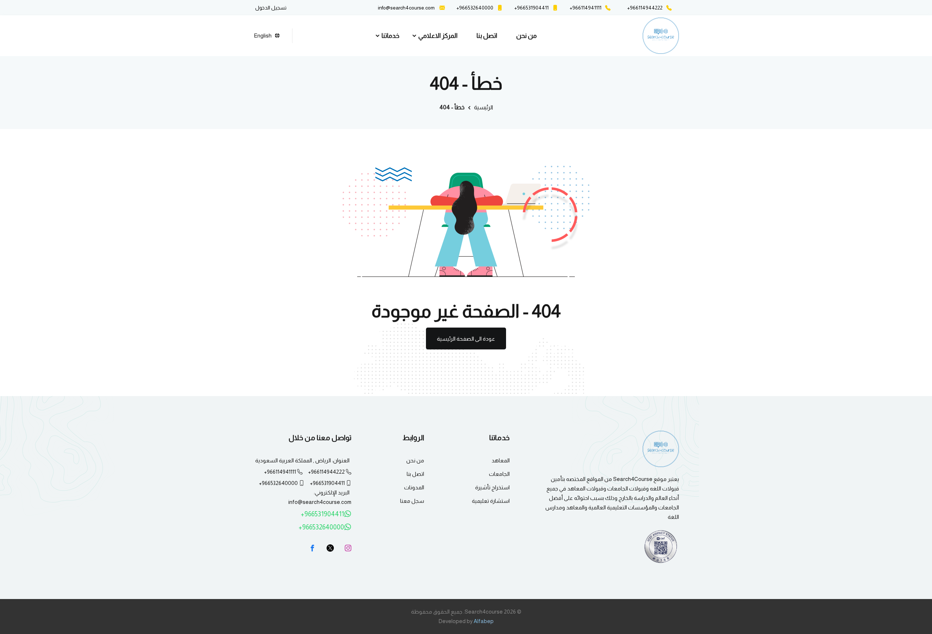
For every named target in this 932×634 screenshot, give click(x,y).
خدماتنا (390, 35)
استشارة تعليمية (491, 501)
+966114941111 (280, 472)
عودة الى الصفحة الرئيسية (466, 339)
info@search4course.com (406, 8)
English (263, 35)
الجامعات (499, 474)
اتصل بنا (487, 35)
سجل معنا (412, 501)
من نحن (526, 35)
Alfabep (484, 621)
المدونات (414, 487)
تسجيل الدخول (271, 8)
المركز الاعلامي (438, 35)
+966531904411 (327, 483)
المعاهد (500, 460)
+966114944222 (326, 472)
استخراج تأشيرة (492, 487)
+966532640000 (278, 483)
